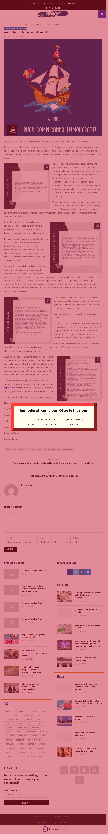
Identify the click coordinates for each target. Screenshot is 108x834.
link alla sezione (74, 419)
